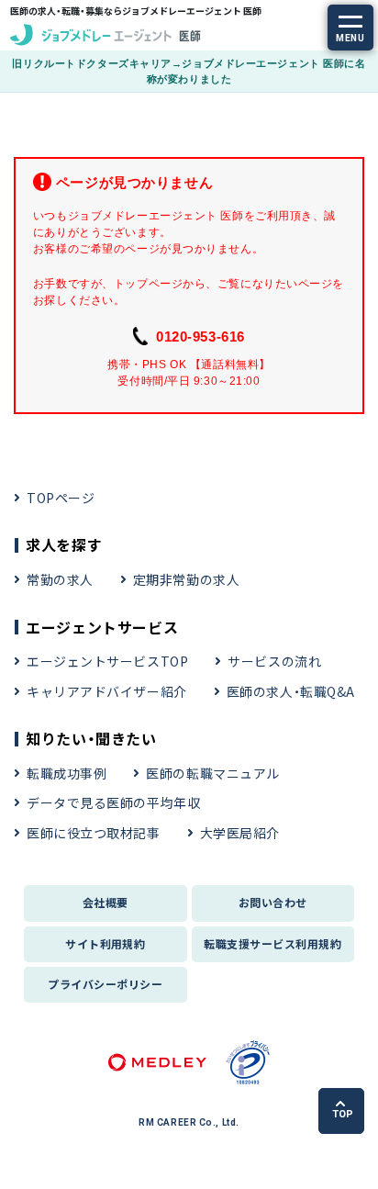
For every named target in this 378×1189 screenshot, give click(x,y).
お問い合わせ (273, 902)
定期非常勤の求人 (186, 579)
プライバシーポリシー (105, 984)
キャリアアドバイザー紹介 (107, 691)
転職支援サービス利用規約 (272, 943)
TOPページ (60, 497)
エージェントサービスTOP (107, 661)
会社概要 (105, 902)
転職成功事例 (66, 773)
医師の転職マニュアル (213, 773)
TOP (342, 1114)
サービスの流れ (274, 661)
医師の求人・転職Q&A (291, 691)
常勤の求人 (60, 579)
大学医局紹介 (240, 833)
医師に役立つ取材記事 (94, 833)
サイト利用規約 (105, 943)
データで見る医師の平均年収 (113, 802)
